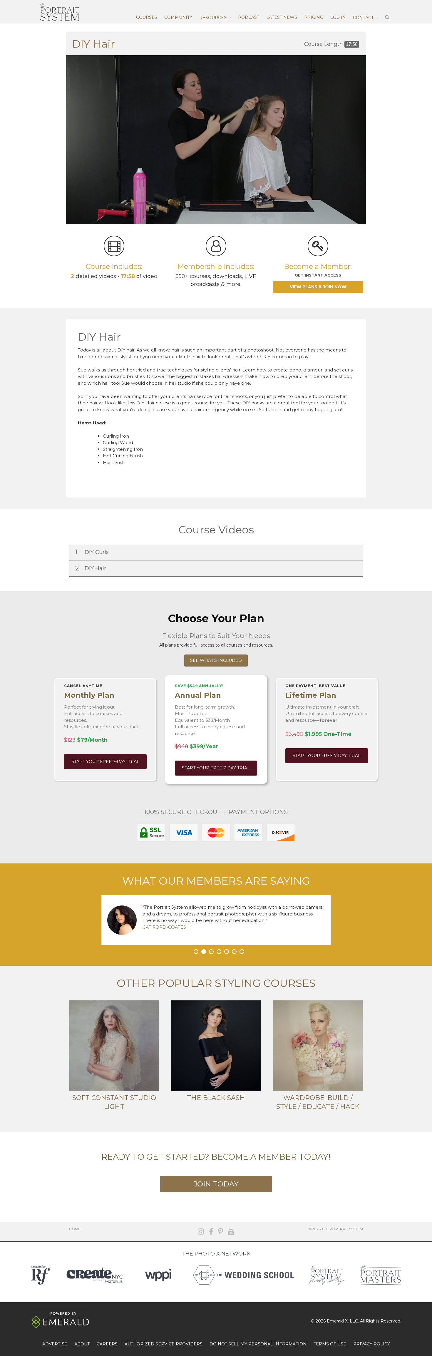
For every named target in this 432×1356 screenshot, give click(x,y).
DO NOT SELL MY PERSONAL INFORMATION (258, 1344)
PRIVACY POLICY (371, 1344)
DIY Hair (91, 568)
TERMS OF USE (330, 1344)
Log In (338, 17)
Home (75, 1229)
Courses (146, 17)
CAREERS (107, 1344)
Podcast (248, 17)
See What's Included (216, 660)
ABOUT (82, 1344)
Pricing (313, 17)
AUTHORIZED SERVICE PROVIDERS (163, 1344)
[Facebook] (211, 1231)
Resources (213, 17)
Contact (363, 17)
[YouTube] (231, 1231)
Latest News (281, 17)
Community (178, 17)
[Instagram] (201, 1231)
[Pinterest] (220, 1231)
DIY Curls (92, 552)
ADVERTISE (54, 1344)
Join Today (216, 1184)
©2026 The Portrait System (336, 1229)
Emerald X (337, 1321)
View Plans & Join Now (318, 286)
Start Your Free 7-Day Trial (105, 761)
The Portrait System (59, 12)
